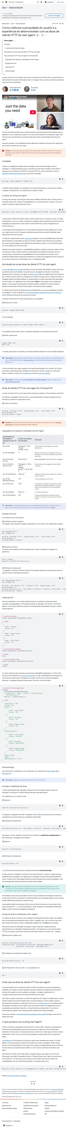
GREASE (53, 507)
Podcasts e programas (29, 1114)
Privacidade (17, 1121)
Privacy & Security (16, 7)
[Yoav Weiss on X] (32, 90)
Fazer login (60, 2)
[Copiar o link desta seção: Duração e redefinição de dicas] (28, 786)
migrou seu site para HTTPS (12, 382)
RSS (46, 1114)
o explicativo (27, 373)
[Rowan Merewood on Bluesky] (17, 90)
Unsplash (23, 1076)
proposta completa (44, 373)
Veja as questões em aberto (9, 1108)
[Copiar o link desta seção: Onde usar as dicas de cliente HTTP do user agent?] (52, 982)
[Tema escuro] (59, 179)
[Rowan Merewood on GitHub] (13, 90)
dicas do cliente (35, 274)
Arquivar (25, 1111)
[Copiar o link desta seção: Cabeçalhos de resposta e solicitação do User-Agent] (45, 431)
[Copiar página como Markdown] (42, 35)
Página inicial (5, 23)
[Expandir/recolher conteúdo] (14, 41)
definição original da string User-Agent (14, 174)
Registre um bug (6, 1105)
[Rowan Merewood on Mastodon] (15, 90)
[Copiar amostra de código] (62, 179)
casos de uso (29, 238)
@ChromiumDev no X (50, 1105)
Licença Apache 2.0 (52, 1091)
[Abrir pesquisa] (38, 2)
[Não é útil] (62, 23)
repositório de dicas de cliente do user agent (31, 1014)
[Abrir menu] (2, 2)
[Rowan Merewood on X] (10, 90)
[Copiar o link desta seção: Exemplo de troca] (18, 514)
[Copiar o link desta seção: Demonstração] (15, 767)
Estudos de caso (27, 1108)
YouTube (47, 1108)
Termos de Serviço (7, 1121)
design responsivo (29, 360)
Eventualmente (6, 1040)
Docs (4, 7)
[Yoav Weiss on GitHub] (34, 90)
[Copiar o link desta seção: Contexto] (12, 161)
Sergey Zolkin (14, 1076)
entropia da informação (27, 676)
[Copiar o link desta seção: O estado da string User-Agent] (28, 196)
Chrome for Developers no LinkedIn (54, 1111)
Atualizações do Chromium (30, 1105)
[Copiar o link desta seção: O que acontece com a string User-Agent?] (43, 1022)
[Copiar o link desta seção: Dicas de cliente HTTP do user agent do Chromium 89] (54, 388)
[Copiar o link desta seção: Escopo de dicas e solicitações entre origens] (39, 914)
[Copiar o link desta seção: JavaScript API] (15, 598)
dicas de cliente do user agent (13, 269)
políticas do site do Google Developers (23, 1093)
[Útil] (60, 23)
